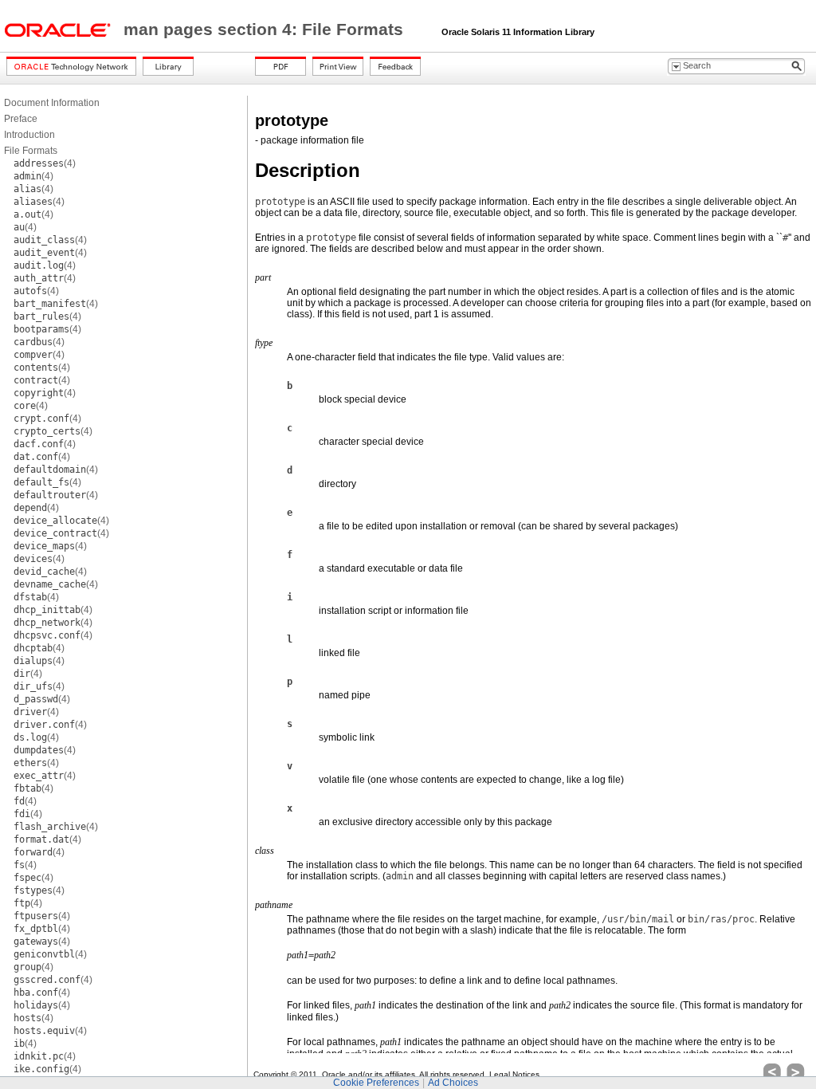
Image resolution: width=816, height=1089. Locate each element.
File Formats (30, 150)
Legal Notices (514, 1074)
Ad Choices (453, 1082)
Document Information (52, 102)
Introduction (29, 134)
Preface (20, 118)
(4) (45, 163)
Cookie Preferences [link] (376, 1082)
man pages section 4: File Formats (266, 29)
